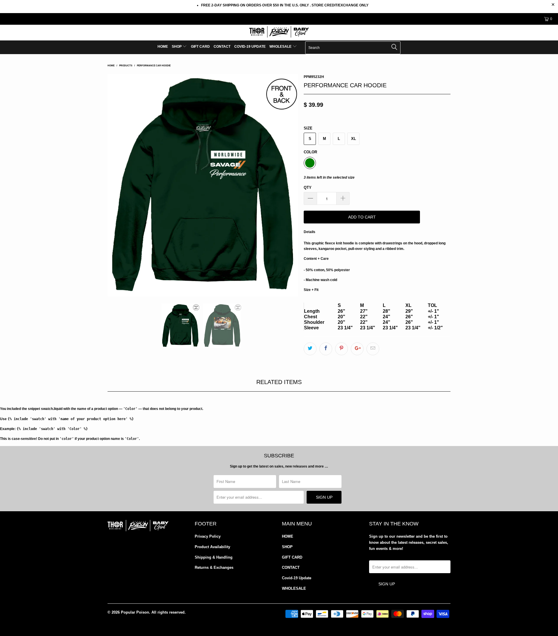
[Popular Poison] (279, 32)
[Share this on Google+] (357, 348)
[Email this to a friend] (372, 348)
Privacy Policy (208, 536)
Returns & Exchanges (214, 567)
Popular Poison (135, 612)
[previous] (117, 185)
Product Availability (212, 547)
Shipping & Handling (214, 557)
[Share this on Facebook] (325, 348)
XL (353, 138)
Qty (308, 187)
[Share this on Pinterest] (341, 348)
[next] (287, 185)
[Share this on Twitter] (310, 348)
